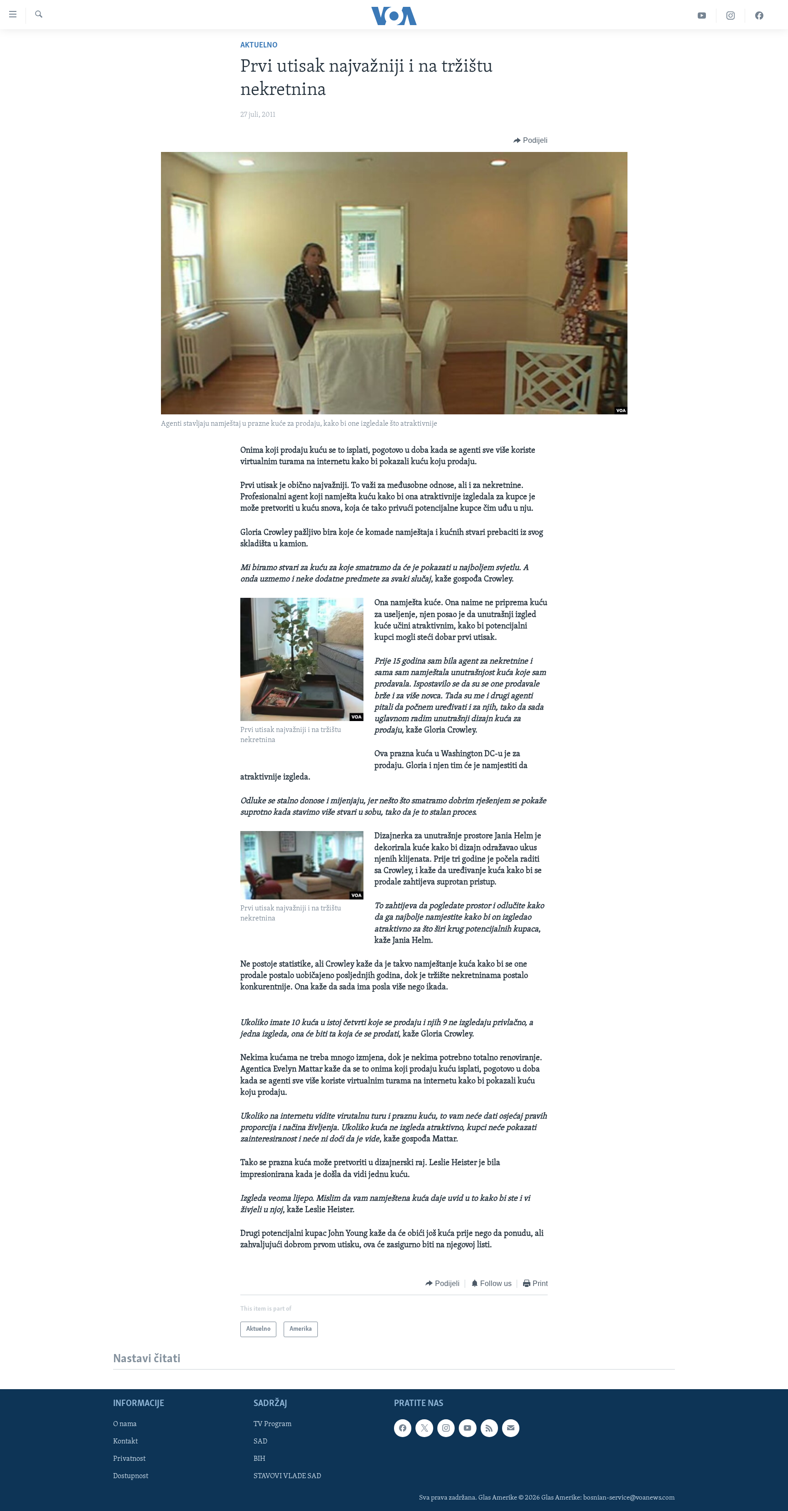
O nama (125, 1424)
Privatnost (129, 1459)
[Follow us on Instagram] (446, 1428)
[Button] (530, 140)
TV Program (272, 1424)
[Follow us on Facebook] (402, 1428)
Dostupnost (130, 1476)
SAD (260, 1441)
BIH (259, 1459)
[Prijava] (510, 1428)
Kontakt (125, 1441)
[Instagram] (730, 16)
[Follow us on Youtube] (467, 1428)
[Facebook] (759, 16)
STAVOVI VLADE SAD (287, 1476)
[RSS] (489, 1428)
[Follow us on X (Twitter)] (424, 1428)
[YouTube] (702, 16)
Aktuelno (259, 46)
